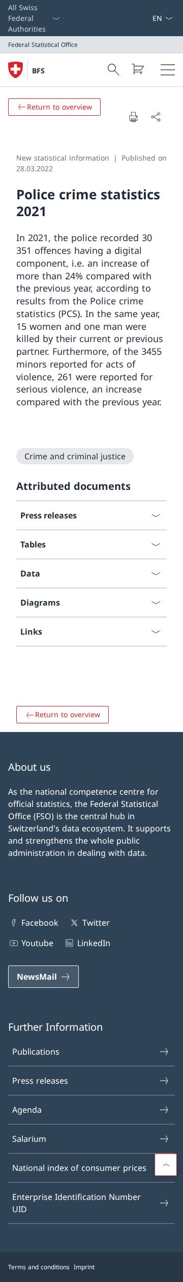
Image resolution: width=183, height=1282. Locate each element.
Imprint (84, 1267)
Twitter (95, 922)
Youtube (37, 943)
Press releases (40, 1080)
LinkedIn (93, 943)
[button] (166, 1165)
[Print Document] (133, 117)
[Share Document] (155, 117)
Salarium (29, 1138)
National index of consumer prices (79, 1167)
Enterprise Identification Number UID (76, 1203)
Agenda (27, 1109)
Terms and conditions (39, 1267)
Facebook (39, 922)
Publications (35, 1051)
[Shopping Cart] (137, 69)
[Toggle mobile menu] (167, 70)
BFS (38, 70)
